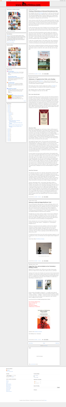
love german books (11, 82)
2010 (9, 140)
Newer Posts (31, 343)
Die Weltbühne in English (12, 88)
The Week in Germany (40, 238)
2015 (9, 134)
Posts (35, 381)
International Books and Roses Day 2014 (17, 95)
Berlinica (8, 35)
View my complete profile (9, 371)
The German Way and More (12, 76)
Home (44, 343)
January (10, 119)
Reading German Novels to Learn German (14, 77)
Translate (12, 376)
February (10, 118)
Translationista (10, 94)
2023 (9, 109)
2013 (9, 136)
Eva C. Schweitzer (36, 375)
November (10, 114)
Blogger (45, 400)
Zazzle (14, 40)
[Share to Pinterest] (48, 73)
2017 (9, 131)
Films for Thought (8, 388)
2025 (9, 106)
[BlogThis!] (45, 73)
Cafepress (10, 40)
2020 (9, 111)
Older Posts (57, 343)
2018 (9, 130)
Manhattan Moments (9, 391)
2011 (9, 139)
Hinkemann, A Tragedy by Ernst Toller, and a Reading (42, 79)
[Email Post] (42, 73)
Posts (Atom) (45, 345)
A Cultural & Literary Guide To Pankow (13, 72)
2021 (9, 110)
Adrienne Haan (8, 389)
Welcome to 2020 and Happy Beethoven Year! (40, 202)
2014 (9, 135)
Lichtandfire (53, 85)
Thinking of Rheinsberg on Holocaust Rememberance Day (43, 11)
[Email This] (44, 73)
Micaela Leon (8, 390)
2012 (9, 138)
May (9, 115)
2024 (9, 107)
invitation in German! (38, 331)
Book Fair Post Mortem (11, 83)
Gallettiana (9, 89)
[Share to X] (46, 73)
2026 (9, 105)
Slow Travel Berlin (11, 71)
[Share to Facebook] (47, 73)
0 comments (39, 73)
